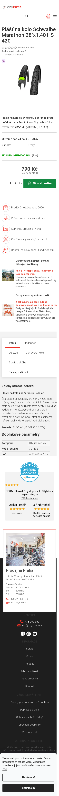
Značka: (14, 54)
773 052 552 (32, 621)
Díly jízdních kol (37, 443)
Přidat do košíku (42, 183)
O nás (29, 656)
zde (4, 769)
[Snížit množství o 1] (5, 183)
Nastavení (28, 777)
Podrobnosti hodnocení (14, 51)
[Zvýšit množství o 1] (15, 183)
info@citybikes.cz (32, 625)
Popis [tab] (12, 342)
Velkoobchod (29, 732)
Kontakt (29, 686)
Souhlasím (28, 787)
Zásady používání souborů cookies (29, 702)
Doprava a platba (29, 709)
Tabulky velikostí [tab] (18, 372)
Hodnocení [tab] (30, 342)
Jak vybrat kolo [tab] (35, 352)
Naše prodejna (29, 678)
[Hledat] (27, 16)
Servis (29, 648)
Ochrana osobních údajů (29, 717)
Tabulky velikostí (29, 671)
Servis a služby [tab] (17, 362)
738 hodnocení (29, 498)
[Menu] (55, 16)
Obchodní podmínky (29, 724)
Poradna (29, 663)
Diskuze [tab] (13, 352)
